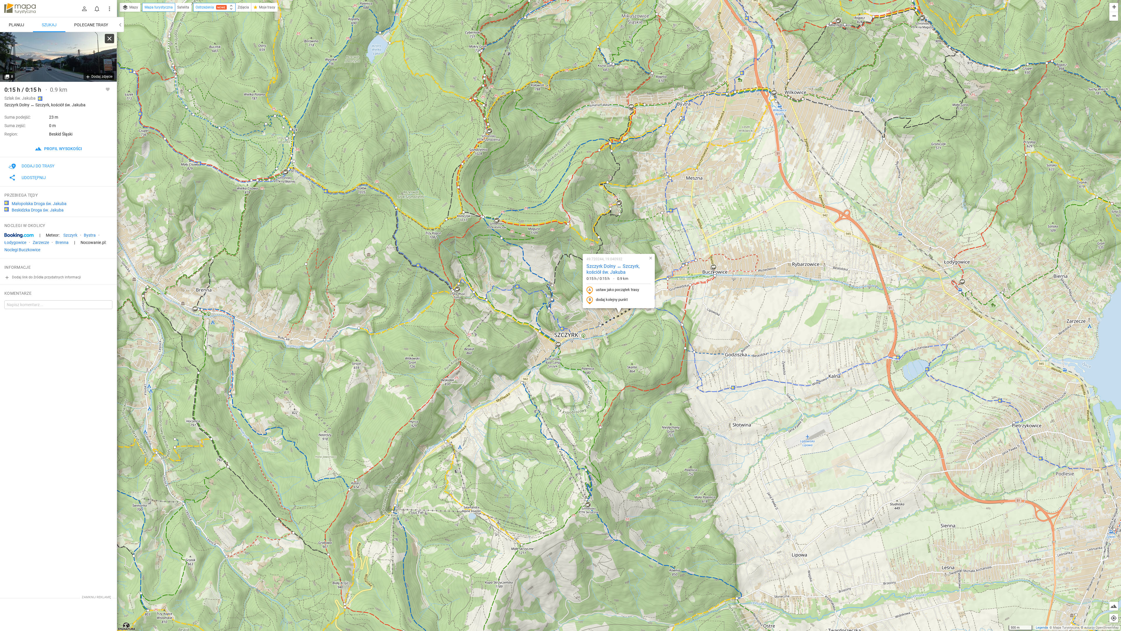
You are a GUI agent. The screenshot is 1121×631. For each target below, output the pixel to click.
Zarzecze (41, 242)
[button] (479, 52)
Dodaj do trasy (38, 166)
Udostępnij (34, 177)
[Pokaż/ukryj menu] (109, 8)
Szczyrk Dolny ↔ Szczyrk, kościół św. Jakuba (613, 269)
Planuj (16, 24)
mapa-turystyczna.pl (20, 8)
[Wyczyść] (109, 38)
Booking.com (19, 235)
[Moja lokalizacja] (1113, 618)
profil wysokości (62, 148)
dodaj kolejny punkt (612, 299)
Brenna (62, 242)
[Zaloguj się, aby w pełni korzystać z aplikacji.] (107, 89)
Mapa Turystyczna (1066, 628)
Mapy (133, 7)
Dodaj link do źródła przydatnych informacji (46, 277)
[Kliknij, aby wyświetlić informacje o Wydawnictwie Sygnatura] (126, 626)
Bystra (90, 235)
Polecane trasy (91, 24)
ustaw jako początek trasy (617, 289)
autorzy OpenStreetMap (1101, 628)
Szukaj (49, 24)
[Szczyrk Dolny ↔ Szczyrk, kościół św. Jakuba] (58, 57)
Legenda (1042, 628)
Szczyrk (70, 235)
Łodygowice (15, 242)
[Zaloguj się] (84, 8)
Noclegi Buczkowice (22, 249)
